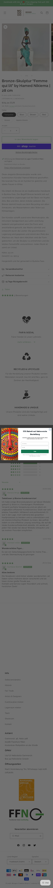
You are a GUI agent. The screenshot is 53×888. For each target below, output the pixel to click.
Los (35, 451)
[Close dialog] (50, 429)
